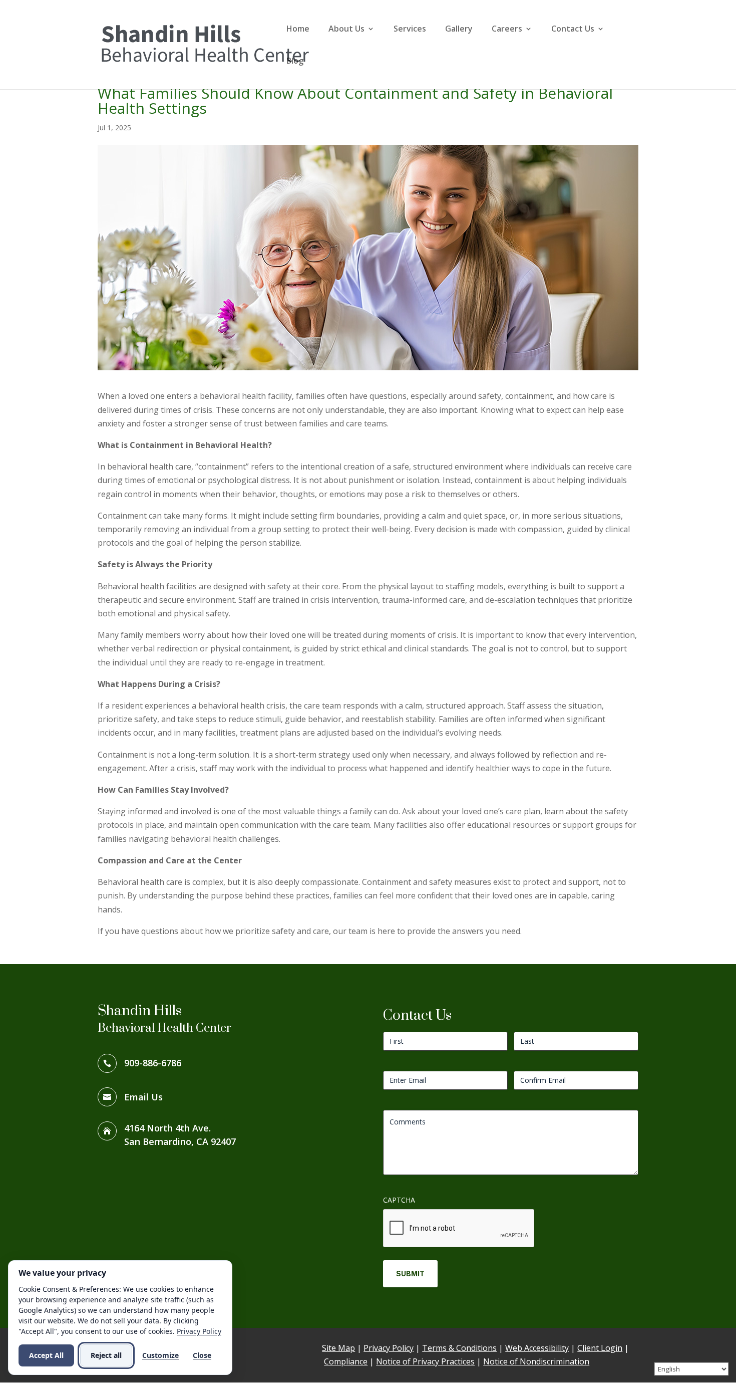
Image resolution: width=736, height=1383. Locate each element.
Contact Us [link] (572, 29)
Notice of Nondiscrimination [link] (536, 1361)
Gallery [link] (459, 29)
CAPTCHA (399, 1200)
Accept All (46, 1355)
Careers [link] (507, 29)
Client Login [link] (599, 1347)
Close (202, 1355)
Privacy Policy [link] (388, 1347)
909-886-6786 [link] (152, 1063)
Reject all (106, 1355)
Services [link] (410, 29)
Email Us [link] (143, 1097)
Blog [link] (294, 61)
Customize (160, 1355)
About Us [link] (346, 29)
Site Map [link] (338, 1347)
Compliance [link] (345, 1361)
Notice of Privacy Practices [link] (425, 1361)
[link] (205, 43)
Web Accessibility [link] (537, 1347)
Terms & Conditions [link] (459, 1347)
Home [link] (297, 29)
